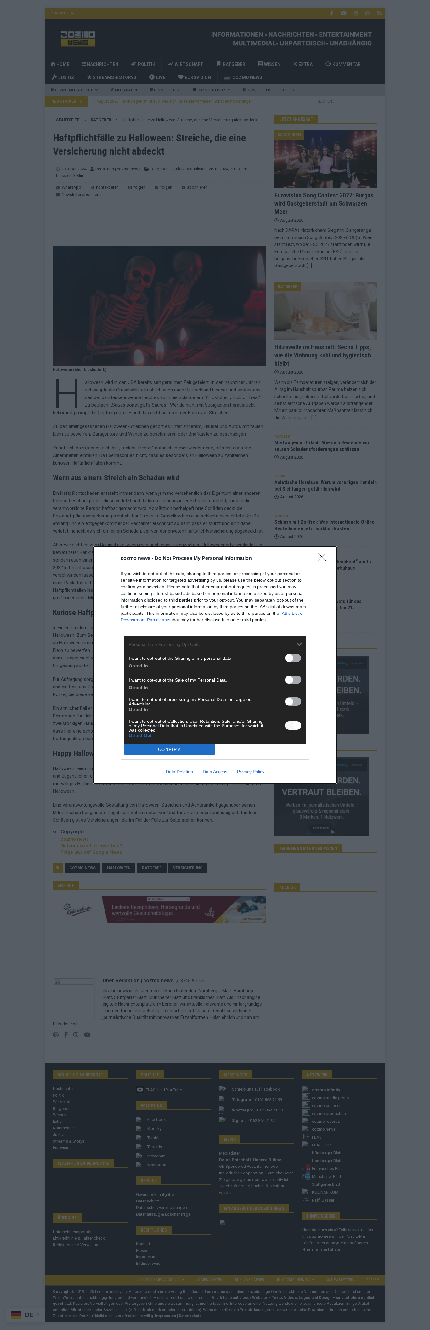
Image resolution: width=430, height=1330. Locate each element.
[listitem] (215, 644)
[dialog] (215, 665)
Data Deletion (179, 771)
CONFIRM (169, 749)
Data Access (215, 771)
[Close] (324, 559)
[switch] (293, 658)
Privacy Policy (250, 771)
